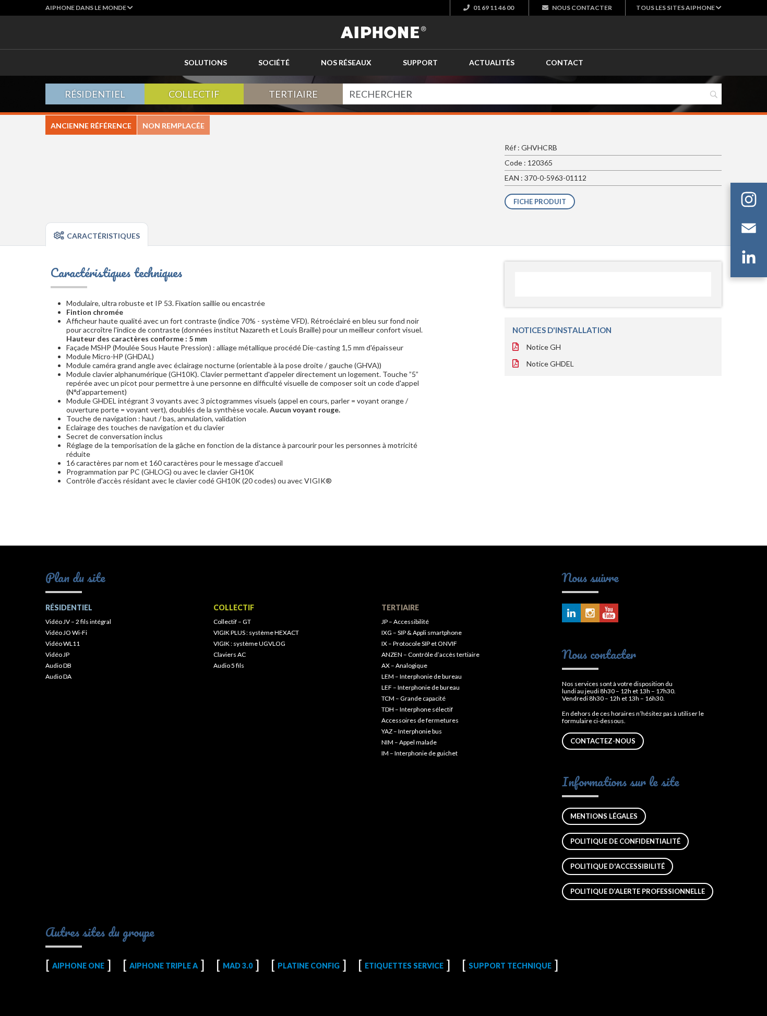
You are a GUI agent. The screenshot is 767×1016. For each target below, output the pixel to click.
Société (274, 62)
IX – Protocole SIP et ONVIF (419, 643)
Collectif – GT (232, 621)
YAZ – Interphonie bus (411, 731)
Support (420, 62)
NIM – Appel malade (409, 742)
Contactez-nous (603, 741)
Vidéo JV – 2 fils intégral (78, 621)
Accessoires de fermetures (420, 720)
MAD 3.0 (238, 965)
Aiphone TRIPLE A (163, 965)
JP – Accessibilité (405, 621)
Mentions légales (604, 816)
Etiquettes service (404, 965)
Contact (564, 62)
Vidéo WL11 (62, 643)
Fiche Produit (539, 201)
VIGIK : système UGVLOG (249, 643)
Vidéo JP (57, 654)
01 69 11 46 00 (493, 7)
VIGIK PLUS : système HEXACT (256, 632)
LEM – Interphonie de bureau (421, 676)
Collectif (194, 94)
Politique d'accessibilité (617, 866)
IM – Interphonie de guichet (419, 753)
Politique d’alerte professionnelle (637, 891)
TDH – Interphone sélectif (417, 709)
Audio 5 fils (228, 665)
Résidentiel (95, 94)
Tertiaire (293, 94)
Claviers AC (229, 654)
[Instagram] (749, 201)
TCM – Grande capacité (413, 698)
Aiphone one (78, 965)
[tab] (96, 234)
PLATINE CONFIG (309, 965)
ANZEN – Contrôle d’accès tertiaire (430, 654)
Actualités (491, 62)
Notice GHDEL (550, 363)
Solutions (205, 62)
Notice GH (543, 346)
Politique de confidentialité (625, 841)
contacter (582, 7)
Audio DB (58, 665)
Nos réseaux (346, 62)
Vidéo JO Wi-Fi (66, 632)
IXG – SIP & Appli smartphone (421, 632)
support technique (510, 965)
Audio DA (58, 676)
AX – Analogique (404, 665)
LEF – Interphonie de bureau (420, 687)
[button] (89, 7)
